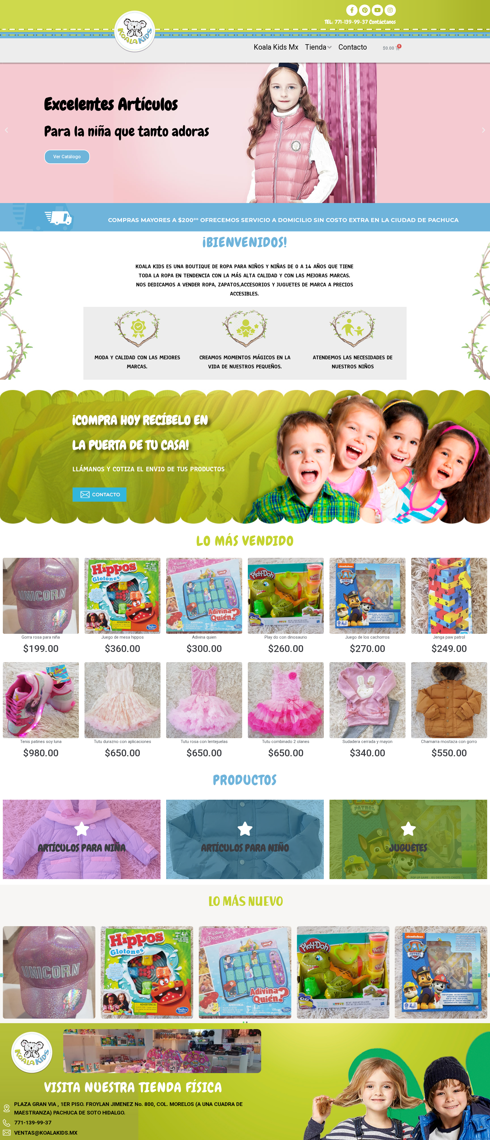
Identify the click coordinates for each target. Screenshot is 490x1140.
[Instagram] (390, 10)
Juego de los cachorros (367, 637)
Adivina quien (204, 637)
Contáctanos (382, 22)
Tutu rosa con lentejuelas (204, 741)
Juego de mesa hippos (122, 637)
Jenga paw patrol (449, 637)
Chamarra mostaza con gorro (449, 741)
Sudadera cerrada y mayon (367, 741)
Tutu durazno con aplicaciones (122, 741)
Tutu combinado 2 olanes (285, 741)
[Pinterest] (364, 10)
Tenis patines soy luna (41, 741)
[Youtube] (377, 10)
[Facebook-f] (352, 10)
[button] (6, 129)
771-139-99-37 (351, 22)
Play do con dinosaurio (286, 637)
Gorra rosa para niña (41, 637)
